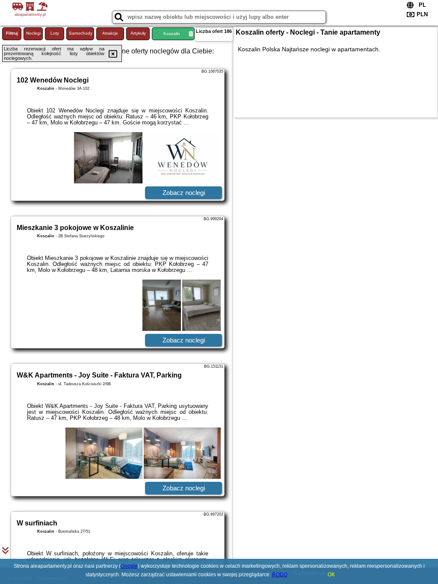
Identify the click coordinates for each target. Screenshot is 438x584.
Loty (54, 33)
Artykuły (138, 33)
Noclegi (33, 33)
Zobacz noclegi (184, 192)
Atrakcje (110, 33)
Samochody (80, 33)
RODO (279, 575)
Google (129, 566)
